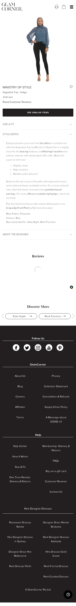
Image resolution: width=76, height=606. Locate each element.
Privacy (56, 375)
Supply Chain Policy (56, 407)
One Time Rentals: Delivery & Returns (20, 479)
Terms (20, 417)
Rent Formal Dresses (56, 566)
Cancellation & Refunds (56, 396)
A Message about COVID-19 (56, 419)
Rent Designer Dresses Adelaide (56, 539)
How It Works (20, 456)
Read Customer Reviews (17, 101)
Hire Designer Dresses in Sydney (20, 539)
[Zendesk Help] (68, 594)
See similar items (38, 112)
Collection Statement (56, 386)
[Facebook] (16, 347)
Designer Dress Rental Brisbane (56, 524)
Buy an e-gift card (56, 471)
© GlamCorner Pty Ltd (38, 589)
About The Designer (15, 234)
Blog (20, 386)
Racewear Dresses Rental (20, 524)
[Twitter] (27, 347)
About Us (20, 375)
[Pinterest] (60, 347)
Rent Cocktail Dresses (56, 576)
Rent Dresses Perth (20, 566)
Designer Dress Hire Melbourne (20, 554)
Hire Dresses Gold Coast (56, 554)
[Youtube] (49, 347)
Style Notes (11, 134)
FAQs (56, 460)
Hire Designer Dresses (38, 508)
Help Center (20, 446)
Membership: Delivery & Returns (56, 448)
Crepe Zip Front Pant (17, 207)
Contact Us (56, 491)
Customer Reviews (56, 481)
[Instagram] (38, 347)
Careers (20, 396)
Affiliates (20, 407)
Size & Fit (8, 124)
